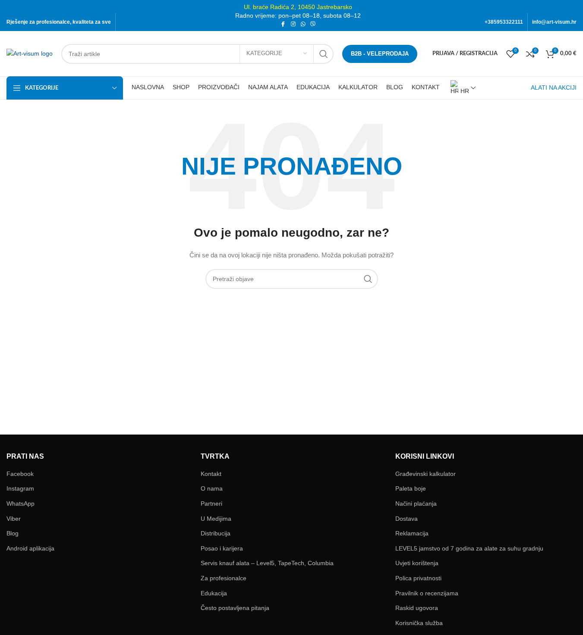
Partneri (211, 503)
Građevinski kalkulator (425, 473)
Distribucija (215, 533)
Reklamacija (412, 533)
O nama (212, 488)
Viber (13, 518)
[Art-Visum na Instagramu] (293, 24)
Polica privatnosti (418, 578)
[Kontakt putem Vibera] (313, 24)
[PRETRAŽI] (324, 54)
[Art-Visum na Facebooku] (283, 24)
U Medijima (216, 518)
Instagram (20, 488)
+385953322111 (504, 22)
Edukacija (214, 593)
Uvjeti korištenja (416, 563)
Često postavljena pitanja (235, 607)
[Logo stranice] (29, 53)
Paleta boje (410, 488)
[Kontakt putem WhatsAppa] (303, 24)
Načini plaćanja (416, 503)
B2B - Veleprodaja (380, 53)
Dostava (406, 518)
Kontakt (211, 473)
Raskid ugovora (416, 607)
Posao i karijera (222, 548)
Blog (12, 533)
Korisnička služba (419, 622)
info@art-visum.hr (554, 22)
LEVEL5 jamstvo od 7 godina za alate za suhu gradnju (469, 548)
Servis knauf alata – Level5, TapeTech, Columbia (267, 563)
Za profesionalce (223, 578)
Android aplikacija (30, 548)
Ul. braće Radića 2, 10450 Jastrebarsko (298, 6)
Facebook (20, 473)
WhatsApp (20, 503)
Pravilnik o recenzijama (426, 593)
